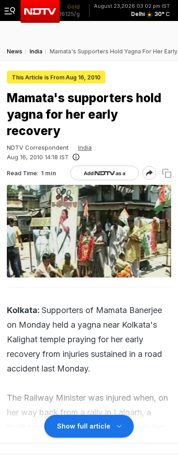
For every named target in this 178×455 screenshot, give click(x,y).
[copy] (166, 173)
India (85, 147)
